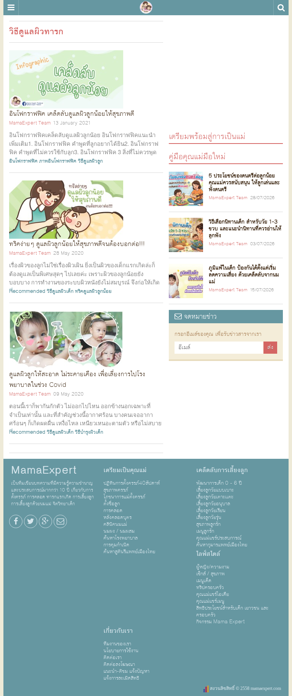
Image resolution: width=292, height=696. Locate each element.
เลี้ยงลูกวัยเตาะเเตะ (214, 496)
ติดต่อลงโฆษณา (119, 664)
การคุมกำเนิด (116, 544)
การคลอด (112, 510)
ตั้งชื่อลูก (111, 503)
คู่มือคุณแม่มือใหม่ (197, 156)
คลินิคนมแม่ (115, 524)
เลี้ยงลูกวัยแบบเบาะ (215, 490)
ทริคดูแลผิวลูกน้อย (93, 291)
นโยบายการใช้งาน (120, 650)
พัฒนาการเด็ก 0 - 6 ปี (219, 483)
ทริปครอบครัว (210, 587)
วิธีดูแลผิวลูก (90, 161)
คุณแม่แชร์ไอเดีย (212, 594)
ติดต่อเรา (112, 657)
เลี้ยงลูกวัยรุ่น (208, 517)
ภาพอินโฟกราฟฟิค (57, 161)
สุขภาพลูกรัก (208, 524)
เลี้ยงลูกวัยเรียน (210, 510)
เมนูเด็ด (203, 580)
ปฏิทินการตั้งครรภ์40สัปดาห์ (131, 483)
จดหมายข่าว (199, 316)
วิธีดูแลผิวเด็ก (60, 291)
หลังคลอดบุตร (117, 517)
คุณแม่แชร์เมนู (210, 601)
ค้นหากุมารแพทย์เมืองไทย (221, 544)
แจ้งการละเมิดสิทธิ (121, 678)
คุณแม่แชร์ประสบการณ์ (218, 538)
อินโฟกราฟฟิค (23, 161)
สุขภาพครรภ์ (115, 490)
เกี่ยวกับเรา (118, 631)
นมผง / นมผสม (119, 531)
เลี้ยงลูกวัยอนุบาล (213, 503)
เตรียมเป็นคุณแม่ (124, 470)
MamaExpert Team (30, 123)
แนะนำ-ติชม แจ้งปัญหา (126, 671)
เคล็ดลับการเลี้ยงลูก (222, 470)
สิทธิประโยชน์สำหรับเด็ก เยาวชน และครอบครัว (232, 611)
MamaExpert (146, 7)
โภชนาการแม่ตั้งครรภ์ (124, 496)
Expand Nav (10, 7)
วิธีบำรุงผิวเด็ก (89, 432)
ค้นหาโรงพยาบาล (120, 538)
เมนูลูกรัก (205, 531)
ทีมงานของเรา (117, 643)
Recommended (27, 291)
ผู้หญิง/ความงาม (212, 567)
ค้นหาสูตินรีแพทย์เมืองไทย (129, 551)
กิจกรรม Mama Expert (220, 621)
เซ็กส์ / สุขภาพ (210, 573)
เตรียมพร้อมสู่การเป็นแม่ (207, 136)
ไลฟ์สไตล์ (208, 554)
